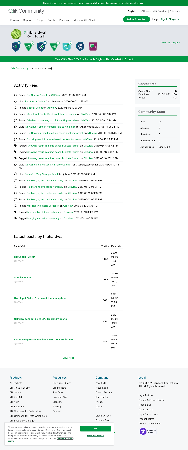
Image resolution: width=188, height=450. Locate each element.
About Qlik (100, 383)
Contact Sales (103, 420)
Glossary (57, 401)
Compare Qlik (60, 397)
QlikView (56, 95)
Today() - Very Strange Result (41, 174)
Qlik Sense (15, 392)
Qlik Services (160, 11)
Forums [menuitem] (14, 20)
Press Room (101, 387)
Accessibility (101, 397)
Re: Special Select (37, 95)
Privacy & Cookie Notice (152, 400)
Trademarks (145, 404)
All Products (16, 383)
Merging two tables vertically (43, 205)
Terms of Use (146, 409)
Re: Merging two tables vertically (45, 180)
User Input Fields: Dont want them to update (52, 114)
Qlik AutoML (16, 397)
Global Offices (103, 415)
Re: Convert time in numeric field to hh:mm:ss (50, 126)
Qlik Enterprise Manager (22, 420)
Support (57, 411)
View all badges (169, 42)
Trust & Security (104, 392)
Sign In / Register (170, 19)
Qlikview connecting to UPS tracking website (52, 120)
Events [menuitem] (51, 20)
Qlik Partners (59, 387)
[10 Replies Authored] (29, 46)
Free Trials (58, 392)
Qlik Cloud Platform (20, 387)
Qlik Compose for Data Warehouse (28, 415)
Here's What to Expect (119, 59)
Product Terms (146, 418)
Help (155, 19)
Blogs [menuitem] (40, 20)
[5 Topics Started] (42, 46)
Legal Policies (146, 395)
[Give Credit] (80, 46)
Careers (99, 406)
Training (57, 406)
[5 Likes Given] (67, 46)
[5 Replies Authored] (54, 46)
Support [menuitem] (27, 20)
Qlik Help (175, 11)
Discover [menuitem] (64, 20)
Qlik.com (146, 11)
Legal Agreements (148, 414)
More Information (95, 435)
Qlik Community (19, 68)
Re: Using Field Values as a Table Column (48, 164)
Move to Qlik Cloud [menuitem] (84, 20)
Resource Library (62, 383)
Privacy (99, 401)
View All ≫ (69, 357)
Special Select (35, 107)
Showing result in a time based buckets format (53, 139)
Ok (95, 428)
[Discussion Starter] (93, 46)
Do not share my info (150, 423)
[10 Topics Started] (16, 46)
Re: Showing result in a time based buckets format (55, 133)
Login (81, 3)
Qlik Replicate (17, 406)
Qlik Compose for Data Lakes (25, 411)
